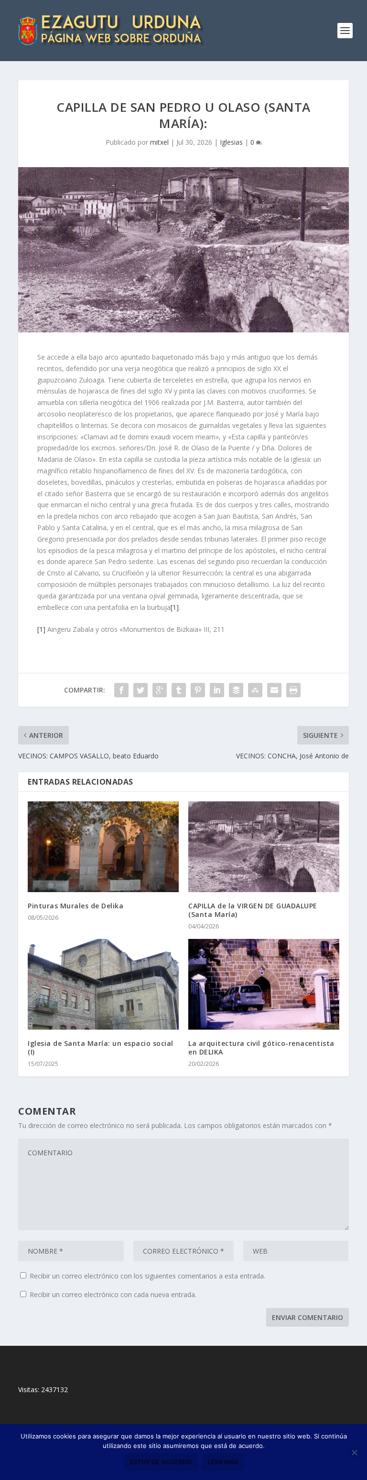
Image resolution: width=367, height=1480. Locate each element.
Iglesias (231, 142)
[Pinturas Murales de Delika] (103, 846)
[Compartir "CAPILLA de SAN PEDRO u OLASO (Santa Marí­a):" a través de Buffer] (236, 690)
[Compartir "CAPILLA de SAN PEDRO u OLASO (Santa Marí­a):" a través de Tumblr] (178, 690)
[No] (354, 1452)
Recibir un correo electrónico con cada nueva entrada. (113, 1294)
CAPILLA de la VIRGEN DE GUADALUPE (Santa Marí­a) (252, 910)
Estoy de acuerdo (161, 1462)
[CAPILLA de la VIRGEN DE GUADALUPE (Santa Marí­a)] (263, 846)
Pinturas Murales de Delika (75, 905)
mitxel (159, 142)
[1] (175, 607)
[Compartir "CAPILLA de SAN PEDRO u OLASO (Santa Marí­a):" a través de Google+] (159, 690)
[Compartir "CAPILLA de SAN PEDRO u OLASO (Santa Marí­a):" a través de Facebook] (121, 690)
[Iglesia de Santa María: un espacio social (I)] (103, 984)
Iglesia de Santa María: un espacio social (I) (100, 1047)
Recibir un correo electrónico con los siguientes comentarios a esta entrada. (147, 1275)
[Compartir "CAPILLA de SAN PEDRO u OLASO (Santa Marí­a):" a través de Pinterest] (197, 690)
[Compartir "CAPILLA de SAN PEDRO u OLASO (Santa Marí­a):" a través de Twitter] (140, 690)
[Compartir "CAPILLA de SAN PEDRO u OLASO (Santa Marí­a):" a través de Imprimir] (293, 690)
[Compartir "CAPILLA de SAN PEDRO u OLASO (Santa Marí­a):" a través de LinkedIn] (217, 690)
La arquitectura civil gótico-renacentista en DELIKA (261, 1047)
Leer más (223, 1462)
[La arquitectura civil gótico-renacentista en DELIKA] (263, 984)
